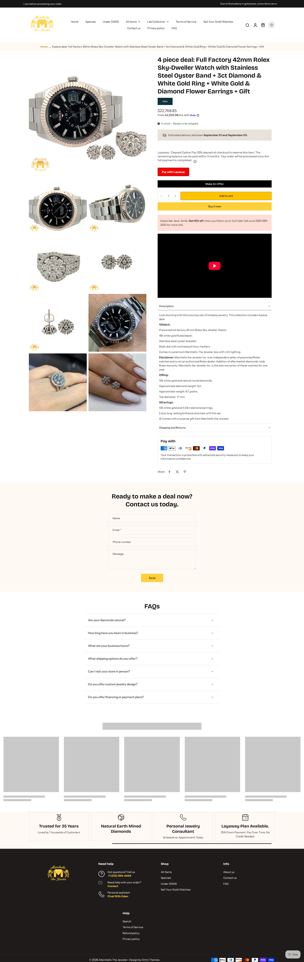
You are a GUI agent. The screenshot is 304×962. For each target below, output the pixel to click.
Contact (112, 886)
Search (127, 921)
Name (116, 518)
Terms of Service (133, 927)
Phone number (122, 542)
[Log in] (255, 25)
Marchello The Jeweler (113, 959)
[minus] (161, 196)
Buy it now (214, 206)
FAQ (226, 883)
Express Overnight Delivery (59, 829)
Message (118, 554)
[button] (226, 196)
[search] (247, 24)
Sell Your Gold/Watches (176, 889)
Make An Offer (214, 184)
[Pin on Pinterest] (185, 472)
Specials (166, 877)
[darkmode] (271, 24)
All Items (166, 872)
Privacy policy (131, 939)
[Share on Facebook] (169, 472)
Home (44, 46)
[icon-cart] (263, 24)
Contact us (230, 877)
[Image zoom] (87, 114)
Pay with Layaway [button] (173, 172)
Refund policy (131, 933)
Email (117, 530)
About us (228, 872)
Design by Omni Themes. (144, 959)
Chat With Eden (117, 896)
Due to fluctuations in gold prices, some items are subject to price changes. (150, 3)
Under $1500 (169, 883)
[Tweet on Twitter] (177, 472)
